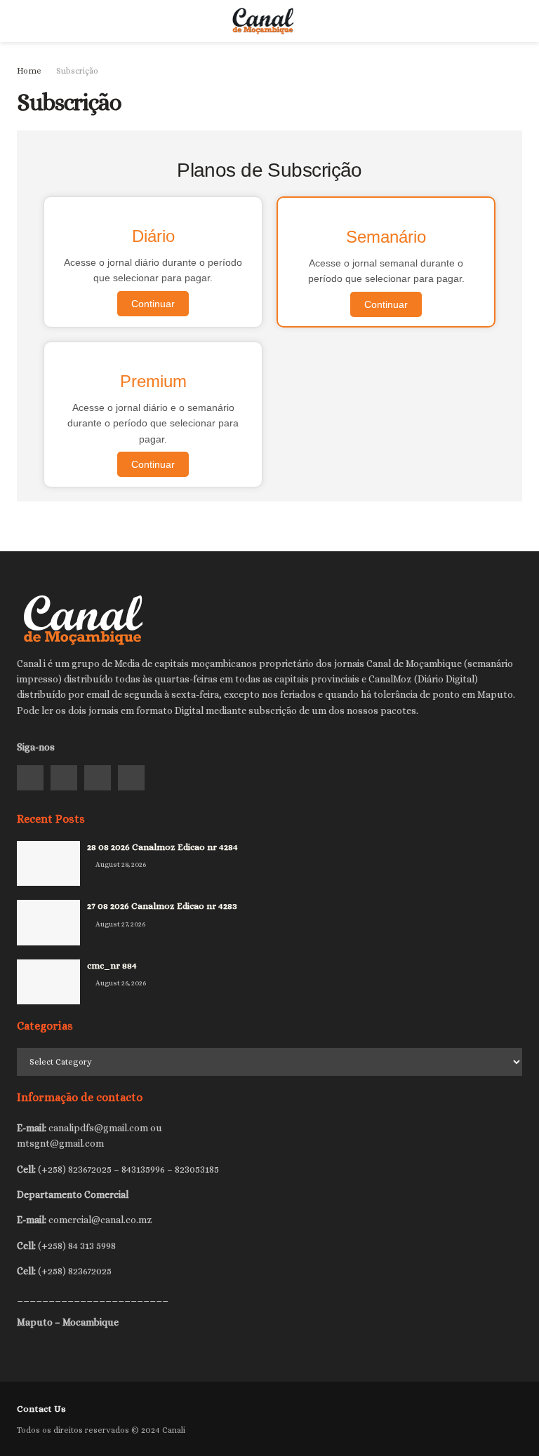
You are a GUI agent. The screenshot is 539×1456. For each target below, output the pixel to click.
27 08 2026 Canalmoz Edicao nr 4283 (162, 906)
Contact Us (41, 1408)
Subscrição (77, 71)
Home (29, 71)
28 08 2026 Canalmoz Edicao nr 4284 (162, 847)
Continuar (153, 303)
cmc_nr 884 (112, 965)
